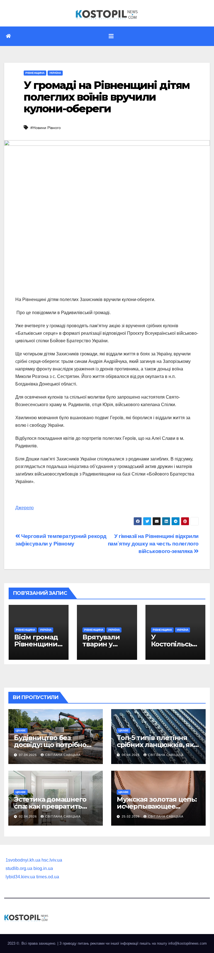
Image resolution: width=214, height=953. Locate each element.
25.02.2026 (131, 816)
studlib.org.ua (19, 868)
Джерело (24, 507)
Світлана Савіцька (63, 754)
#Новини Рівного (45, 127)
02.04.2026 (28, 816)
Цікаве (21, 730)
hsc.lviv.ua (52, 860)
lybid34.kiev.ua (20, 876)
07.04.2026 (28, 754)
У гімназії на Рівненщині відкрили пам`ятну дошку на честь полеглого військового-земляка (153, 543)
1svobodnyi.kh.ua (23, 860)
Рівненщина (35, 72)
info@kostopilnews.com (187, 943)
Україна (55, 72)
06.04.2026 (131, 754)
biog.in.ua (43, 868)
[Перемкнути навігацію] (111, 36)
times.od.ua (47, 876)
